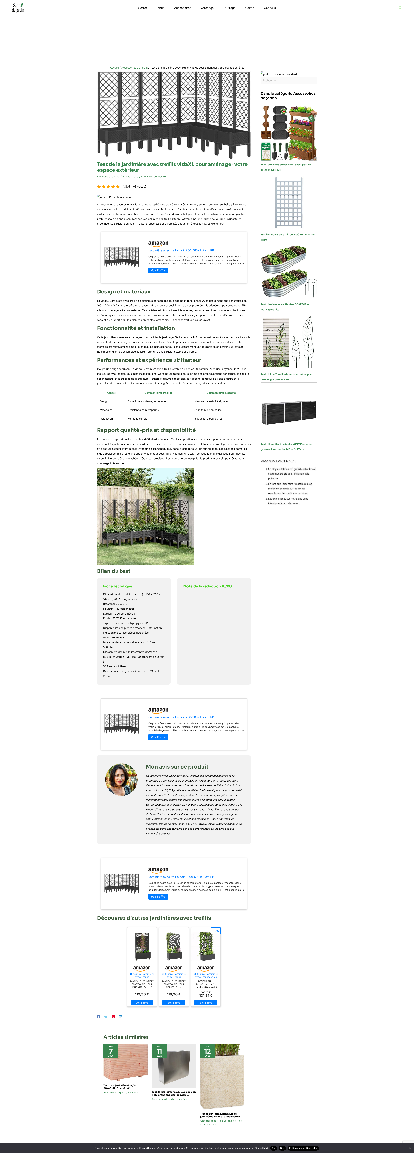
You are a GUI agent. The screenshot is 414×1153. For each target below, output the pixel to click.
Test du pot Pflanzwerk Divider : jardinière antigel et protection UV (220, 1115)
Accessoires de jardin (115, 1092)
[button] (400, 8)
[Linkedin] (120, 1016)
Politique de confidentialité (303, 1148)
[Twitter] (106, 1016)
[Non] (410, 1148)
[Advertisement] (207, 40)
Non (282, 1148)
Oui (273, 1148)
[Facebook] (98, 1016)
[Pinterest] (113, 1016)
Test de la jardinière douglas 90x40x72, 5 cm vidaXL (120, 1087)
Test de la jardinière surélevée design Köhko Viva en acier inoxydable (174, 1093)
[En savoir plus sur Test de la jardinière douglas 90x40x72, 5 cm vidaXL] (126, 1062)
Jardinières (133, 1092)
